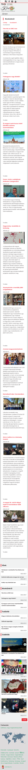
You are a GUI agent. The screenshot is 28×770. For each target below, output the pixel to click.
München (10, 757)
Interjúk (3, 713)
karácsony (4, 761)
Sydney (3, 759)
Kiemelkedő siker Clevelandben (13, 394)
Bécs (22, 752)
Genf (22, 759)
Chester (3, 755)
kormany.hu (8, 767)
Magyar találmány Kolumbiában (10, 616)
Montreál (11, 753)
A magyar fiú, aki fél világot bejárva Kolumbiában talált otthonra (12, 504)
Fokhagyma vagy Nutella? (11, 76)
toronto (16, 750)
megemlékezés (19, 755)
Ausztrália (16, 763)
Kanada (3, 750)
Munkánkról (13, 22)
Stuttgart (23, 761)
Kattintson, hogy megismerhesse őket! (11, 727)
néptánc (9, 759)
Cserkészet (10, 750)
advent (17, 753)
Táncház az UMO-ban (10, 28)
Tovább (24, 719)
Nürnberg (17, 761)
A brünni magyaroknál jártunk (12, 349)
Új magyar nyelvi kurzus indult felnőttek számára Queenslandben (12, 125)
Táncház (4, 757)
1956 (18, 759)
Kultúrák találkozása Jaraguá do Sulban (12, 674)
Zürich (14, 759)
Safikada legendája (6, 621)
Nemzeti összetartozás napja (9, 694)
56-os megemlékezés (7, 763)
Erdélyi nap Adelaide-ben (8, 582)
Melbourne (4, 753)
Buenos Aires (18, 757)
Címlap (5, 22)
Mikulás (21, 763)
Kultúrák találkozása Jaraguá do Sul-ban (12, 577)
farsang (11, 761)
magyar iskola (10, 755)
